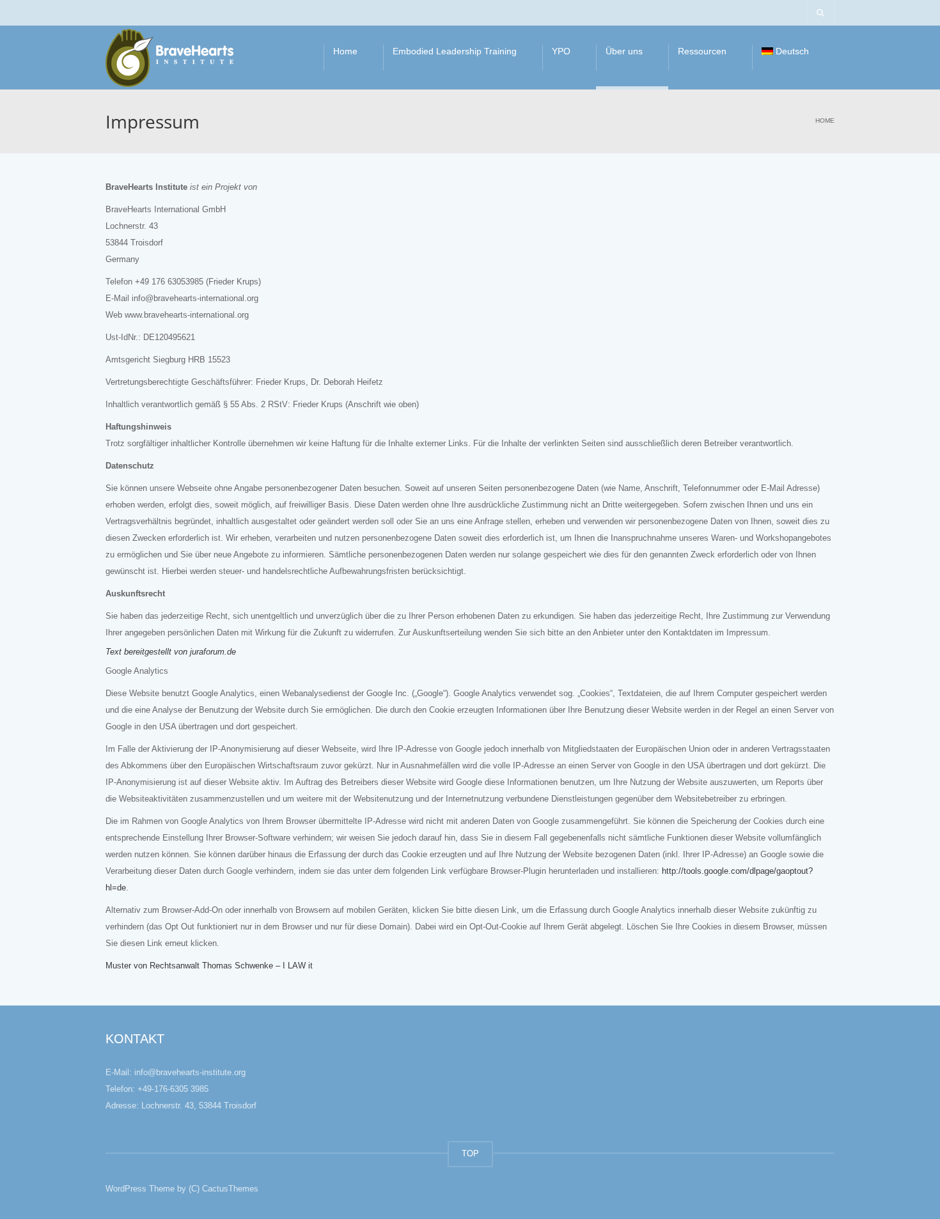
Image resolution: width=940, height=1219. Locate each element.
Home (345, 51)
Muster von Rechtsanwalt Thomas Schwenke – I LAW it (209, 965)
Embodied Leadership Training (455, 51)
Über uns (624, 51)
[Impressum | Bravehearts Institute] (169, 57)
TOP (470, 1153)
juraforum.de (213, 651)
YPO (561, 51)
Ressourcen (702, 51)
